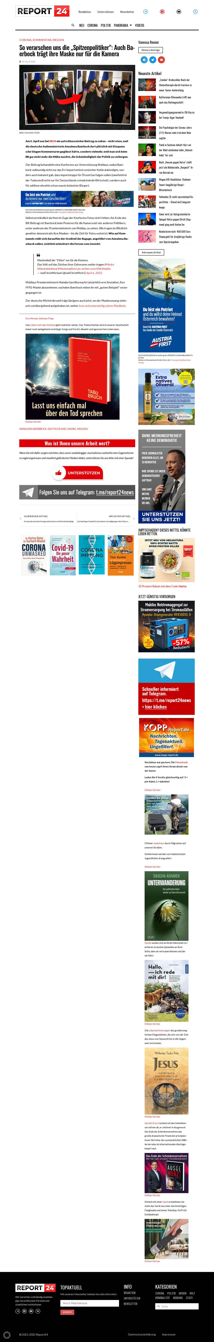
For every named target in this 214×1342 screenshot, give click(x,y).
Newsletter (127, 11)
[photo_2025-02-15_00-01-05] (166, 424)
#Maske (109, 264)
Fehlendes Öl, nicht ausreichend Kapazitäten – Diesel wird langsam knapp (176, 202)
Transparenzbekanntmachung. (70, 212)
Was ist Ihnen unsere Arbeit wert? (77, 443)
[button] (73, 25)
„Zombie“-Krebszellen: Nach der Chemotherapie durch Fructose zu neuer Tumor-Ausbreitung (175, 85)
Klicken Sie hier (33, 421)
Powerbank (181, 762)
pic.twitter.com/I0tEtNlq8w (94, 268)
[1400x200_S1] (77, 205)
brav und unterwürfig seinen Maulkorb (102, 305)
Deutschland (57, 428)
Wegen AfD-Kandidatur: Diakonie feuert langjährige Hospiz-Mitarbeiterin (175, 185)
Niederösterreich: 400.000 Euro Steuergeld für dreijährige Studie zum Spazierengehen (175, 237)
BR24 (53, 141)
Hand (165, 1201)
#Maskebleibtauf (47, 268)
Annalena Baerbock (33, 428)
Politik (106, 25)
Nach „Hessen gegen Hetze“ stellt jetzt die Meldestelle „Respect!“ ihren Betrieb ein (176, 167)
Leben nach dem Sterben (42, 324)
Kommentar (42, 40)
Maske (71, 428)
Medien (58, 40)
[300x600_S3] (161, 351)
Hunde (148, 942)
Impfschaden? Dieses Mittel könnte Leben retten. (164, 531)
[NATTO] (166, 581)
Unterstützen (105, 11)
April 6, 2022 (94, 273)
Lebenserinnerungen (159, 1030)
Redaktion (84, 11)
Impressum (168, 1334)
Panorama (121, 25)
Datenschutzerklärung (142, 1334)
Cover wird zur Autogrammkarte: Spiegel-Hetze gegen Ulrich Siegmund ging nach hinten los (175, 219)
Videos (139, 25)
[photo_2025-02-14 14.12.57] (161, 522)
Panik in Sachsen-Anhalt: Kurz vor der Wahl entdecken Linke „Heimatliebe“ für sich (176, 150)
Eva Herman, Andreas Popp (40, 318)
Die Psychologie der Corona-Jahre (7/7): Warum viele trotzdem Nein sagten (175, 133)
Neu (81, 25)
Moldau (82, 428)
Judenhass (159, 843)
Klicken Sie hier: (153, 790)
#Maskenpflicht (67, 268)
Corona (92, 25)
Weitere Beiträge (150, 50)
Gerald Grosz (151, 1123)
